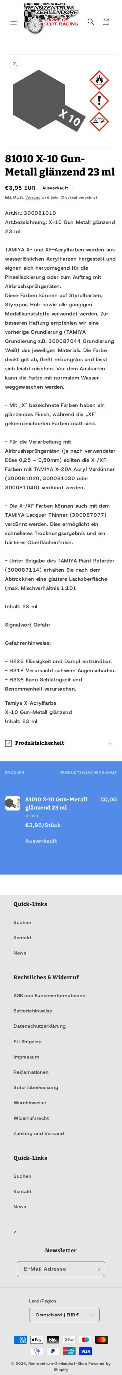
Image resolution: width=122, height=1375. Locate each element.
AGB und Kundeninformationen (49, 995)
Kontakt (23, 938)
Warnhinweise (30, 1103)
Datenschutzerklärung (40, 1026)
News (20, 953)
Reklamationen (31, 1072)
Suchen (23, 922)
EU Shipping (28, 1042)
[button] (13, 21)
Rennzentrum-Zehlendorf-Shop (58, 1363)
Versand (32, 197)
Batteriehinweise (33, 1011)
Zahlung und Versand (39, 1133)
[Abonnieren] (97, 1269)
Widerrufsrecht (31, 1118)
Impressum (26, 1057)
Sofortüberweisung (36, 1087)
